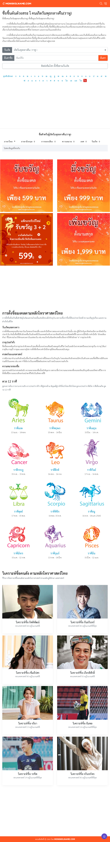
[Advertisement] (55, 288)
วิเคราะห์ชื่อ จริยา (27, 723)
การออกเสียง (47, 141)
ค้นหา (103, 57)
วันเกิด (7, 49)
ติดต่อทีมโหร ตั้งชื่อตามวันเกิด (55, 65)
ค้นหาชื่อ (8, 57)
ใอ (85, 80)
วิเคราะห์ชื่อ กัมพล (82, 723)
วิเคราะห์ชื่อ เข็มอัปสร (27, 672)
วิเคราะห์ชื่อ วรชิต (27, 773)
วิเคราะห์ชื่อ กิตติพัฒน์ (28, 622)
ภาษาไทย (8, 141)
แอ (76, 80)
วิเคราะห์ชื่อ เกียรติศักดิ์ (82, 672)
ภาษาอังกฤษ (26, 141)
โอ (67, 80)
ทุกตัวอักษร (8, 76)
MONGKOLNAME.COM (18, 3)
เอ (71, 80)
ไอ (81, 80)
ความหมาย (67, 141)
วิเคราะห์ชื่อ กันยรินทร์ (82, 622)
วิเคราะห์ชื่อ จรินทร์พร (82, 773)
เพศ (82, 141)
